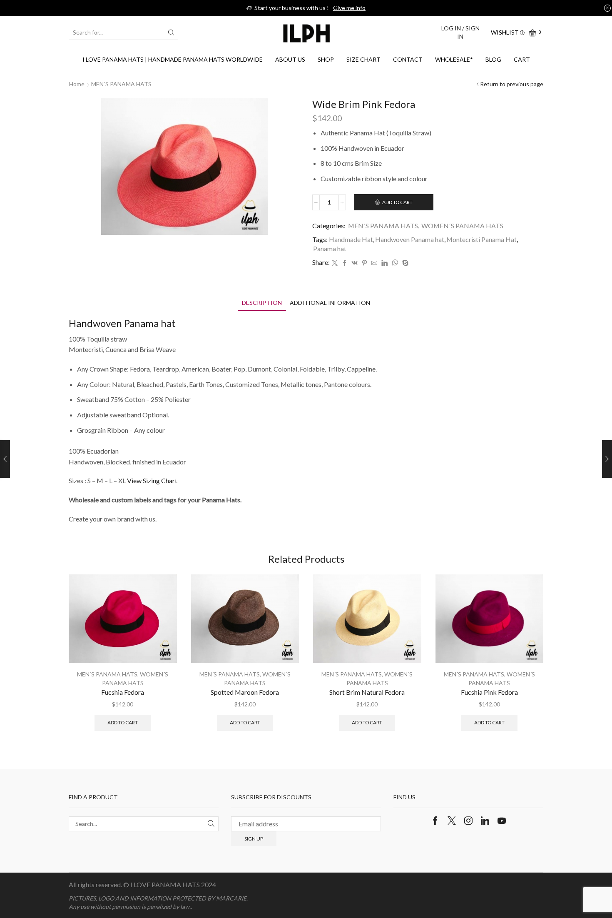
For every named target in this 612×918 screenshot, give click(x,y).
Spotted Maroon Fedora (245, 692)
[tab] (262, 302)
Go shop (358, 7)
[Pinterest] (364, 263)
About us (290, 59)
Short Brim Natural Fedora (367, 692)
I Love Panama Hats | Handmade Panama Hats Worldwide (172, 59)
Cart (522, 59)
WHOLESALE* (454, 59)
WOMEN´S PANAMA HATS (462, 226)
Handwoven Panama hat (409, 239)
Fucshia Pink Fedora (489, 692)
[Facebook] (345, 263)
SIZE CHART (363, 59)
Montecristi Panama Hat (481, 239)
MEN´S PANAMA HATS (121, 83)
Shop (326, 59)
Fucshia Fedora (122, 692)
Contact (408, 59)
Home (77, 83)
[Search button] (171, 32)
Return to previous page (511, 83)
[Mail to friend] (374, 263)
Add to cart (397, 202)
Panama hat (329, 248)
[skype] (404, 263)
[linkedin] (384, 263)
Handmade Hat (351, 239)
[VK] (355, 263)
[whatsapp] (395, 263)
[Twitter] (335, 263)
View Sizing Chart (152, 480)
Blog (493, 59)
